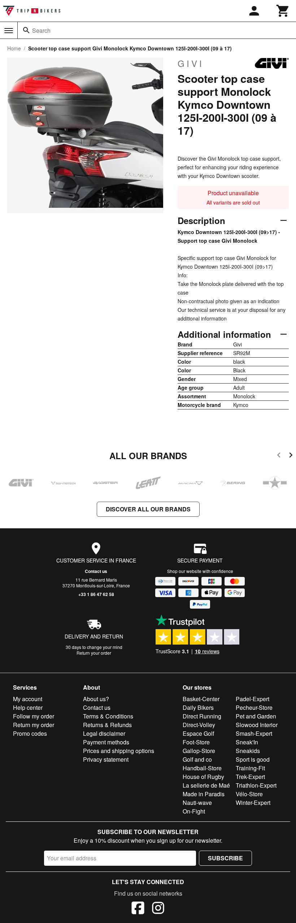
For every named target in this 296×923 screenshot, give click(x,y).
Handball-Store (202, 768)
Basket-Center (201, 699)
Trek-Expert (250, 776)
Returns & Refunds (107, 725)
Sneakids (248, 751)
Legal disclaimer (104, 733)
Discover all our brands (148, 509)
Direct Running (202, 716)
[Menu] (8, 30)
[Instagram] (158, 909)
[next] (291, 456)
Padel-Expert (252, 699)
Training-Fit (250, 768)
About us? (96, 699)
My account (27, 699)
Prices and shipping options (118, 751)
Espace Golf (198, 733)
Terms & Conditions (108, 716)
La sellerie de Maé (206, 785)
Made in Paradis (204, 794)
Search (41, 30)
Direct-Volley (199, 725)
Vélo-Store (249, 794)
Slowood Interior (257, 725)
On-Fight (194, 811)
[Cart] (283, 11)
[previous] (279, 456)
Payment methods (106, 742)
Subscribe (225, 858)
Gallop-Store (199, 751)
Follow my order (33, 716)
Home (14, 48)
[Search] (26, 30)
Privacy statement (106, 759)
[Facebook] (138, 909)
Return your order (94, 653)
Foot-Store (196, 742)
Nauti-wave (197, 802)
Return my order (33, 725)
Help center (28, 707)
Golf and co (197, 759)
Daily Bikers (198, 707)
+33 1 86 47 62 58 (96, 594)
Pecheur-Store (254, 707)
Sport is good (253, 759)
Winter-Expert (253, 802)
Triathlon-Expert (256, 785)
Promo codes (30, 733)
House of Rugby (203, 776)
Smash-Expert (254, 733)
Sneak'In (247, 742)
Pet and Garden (256, 716)
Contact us (96, 571)
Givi (191, 63)
